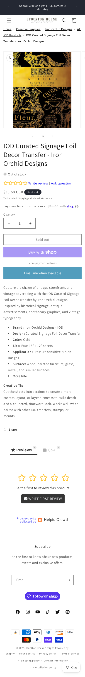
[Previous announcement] (8, 7)
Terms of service (69, 653)
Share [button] (13, 429)
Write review (38, 183)
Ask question (61, 183)
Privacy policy (47, 653)
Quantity (9, 214)
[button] (9, 20)
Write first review (45, 498)
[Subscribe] (68, 580)
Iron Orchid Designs (58, 29)
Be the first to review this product (42, 488)
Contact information (56, 660)
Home (7, 29)
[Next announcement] (77, 7)
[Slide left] (33, 136)
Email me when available (42, 273)
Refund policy (27, 653)
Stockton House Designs (40, 648)
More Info (20, 376)
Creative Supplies (28, 29)
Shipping (23, 198)
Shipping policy (30, 660)
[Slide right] (53, 136)
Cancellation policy (44, 667)
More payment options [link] (42, 263)
